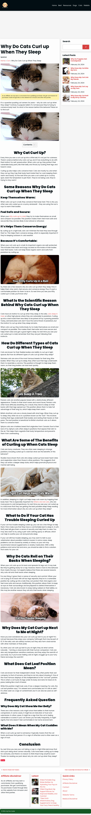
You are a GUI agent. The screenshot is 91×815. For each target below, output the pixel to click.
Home (3, 61)
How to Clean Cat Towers (11, 770)
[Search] (85, 47)
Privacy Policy (68, 779)
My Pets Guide (10, 811)
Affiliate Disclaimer (70, 783)
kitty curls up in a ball (17, 216)
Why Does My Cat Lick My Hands (79, 78)
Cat (8, 61)
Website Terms (68, 795)
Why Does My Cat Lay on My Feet (79, 87)
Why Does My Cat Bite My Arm (79, 69)
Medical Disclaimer (70, 799)
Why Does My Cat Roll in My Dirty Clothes (79, 96)
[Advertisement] (45, 24)
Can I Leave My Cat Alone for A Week (76, 770)
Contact (66, 787)
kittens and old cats (41, 502)
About (65, 791)
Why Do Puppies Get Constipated (79, 60)
